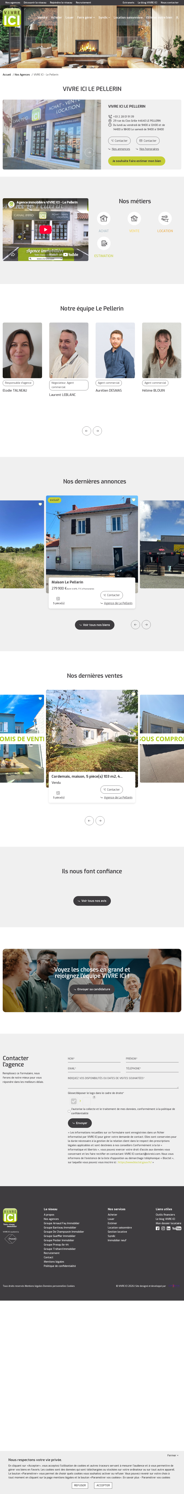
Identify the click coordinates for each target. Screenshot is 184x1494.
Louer (70, 17)
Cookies (71, 1286)
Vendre (42, 17)
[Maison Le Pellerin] (92, 544)
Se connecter (177, 17)
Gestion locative (117, 1232)
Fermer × (173, 1455)
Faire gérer (84, 17)
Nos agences (12, 2)
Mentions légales (54, 1261)
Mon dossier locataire (168, 1223)
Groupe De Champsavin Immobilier (64, 1232)
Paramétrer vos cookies (156, 1477)
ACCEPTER (103, 1485)
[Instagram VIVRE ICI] (163, 1229)
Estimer (112, 1223)
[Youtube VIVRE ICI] (176, 1229)
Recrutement (83, 2)
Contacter (121, 141)
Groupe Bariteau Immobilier (60, 1227)
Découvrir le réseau (35, 2)
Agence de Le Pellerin (118, 603)
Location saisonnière (128, 17)
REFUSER (80, 1485)
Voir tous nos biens (96, 625)
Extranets (128, 2)
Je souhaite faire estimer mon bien (136, 161)
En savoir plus (131, 1477)
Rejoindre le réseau (61, 2)
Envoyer (81, 1123)
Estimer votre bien (159, 17)
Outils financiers (165, 1214)
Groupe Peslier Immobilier (59, 1240)
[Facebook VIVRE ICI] (157, 1229)
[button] (14, 152)
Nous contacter (170, 2)
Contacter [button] (150, 141)
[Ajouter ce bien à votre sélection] (41, 504)
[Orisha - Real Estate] (173, 1286)
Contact (48, 1257)
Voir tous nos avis (93, 901)
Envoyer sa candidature (93, 989)
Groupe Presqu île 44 (56, 1244)
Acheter (56, 17)
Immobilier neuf (117, 1240)
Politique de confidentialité (60, 1266)
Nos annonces (121, 149)
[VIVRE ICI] (12, 17)
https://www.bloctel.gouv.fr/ (135, 1162)
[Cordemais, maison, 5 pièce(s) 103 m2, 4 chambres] (92, 739)
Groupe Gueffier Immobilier (60, 1236)
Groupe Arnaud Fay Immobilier (62, 1223)
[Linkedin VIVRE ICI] (168, 1229)
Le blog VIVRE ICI (147, 2)
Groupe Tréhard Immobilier (60, 1249)
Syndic (103, 17)
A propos (49, 1214)
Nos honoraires (149, 149)
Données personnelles (54, 1286)
